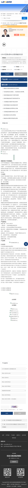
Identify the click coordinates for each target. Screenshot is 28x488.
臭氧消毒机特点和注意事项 (10, 115)
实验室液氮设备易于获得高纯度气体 (12, 98)
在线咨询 (14, 461)
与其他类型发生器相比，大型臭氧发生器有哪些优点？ (15, 91)
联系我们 (21, 74)
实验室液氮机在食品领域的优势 (11, 105)
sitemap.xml (23, 484)
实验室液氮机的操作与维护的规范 (11, 95)
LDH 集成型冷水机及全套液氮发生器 (13, 420)
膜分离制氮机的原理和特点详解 (11, 108)
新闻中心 (18, 435)
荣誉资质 (14, 437)
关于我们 (8, 435)
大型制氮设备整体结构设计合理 (11, 111)
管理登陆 (19, 486)
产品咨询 (7, 74)
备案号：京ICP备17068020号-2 (13, 484)
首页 (8, 23)
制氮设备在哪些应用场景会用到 (11, 118)
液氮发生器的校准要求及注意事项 (11, 88)
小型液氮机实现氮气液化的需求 (11, 101)
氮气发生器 (16, 23)
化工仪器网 (14, 486)
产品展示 (13, 435)
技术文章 (24, 435)
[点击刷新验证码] (14, 407)
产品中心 (12, 23)
